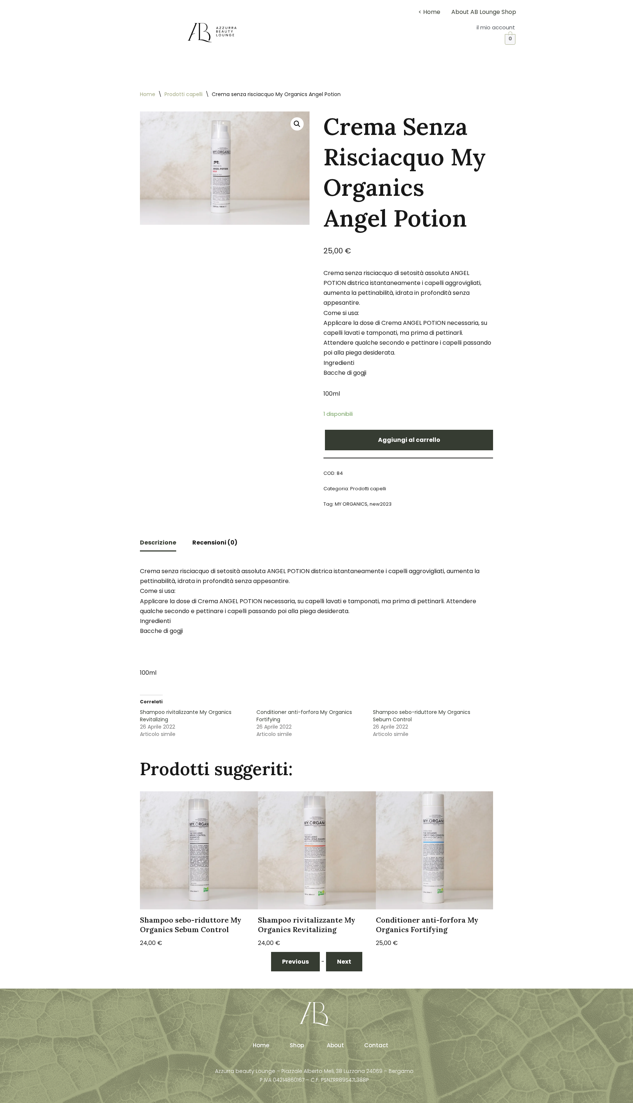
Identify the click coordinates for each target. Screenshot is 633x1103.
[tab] (158, 543)
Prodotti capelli (183, 94)
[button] (496, 27)
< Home (429, 12)
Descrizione (158, 542)
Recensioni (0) (214, 542)
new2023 (381, 504)
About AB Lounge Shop (483, 12)
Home (147, 94)
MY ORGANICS (351, 504)
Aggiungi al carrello (409, 440)
